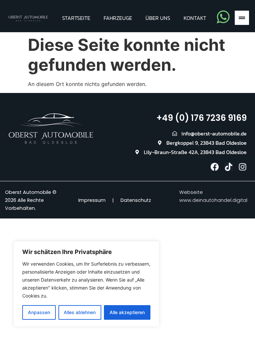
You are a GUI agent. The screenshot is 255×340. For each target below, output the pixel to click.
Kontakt (195, 18)
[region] (86, 284)
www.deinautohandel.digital (213, 200)
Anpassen (39, 312)
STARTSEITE (76, 18)
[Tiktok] (228, 167)
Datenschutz (136, 200)
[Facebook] (215, 167)
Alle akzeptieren (127, 312)
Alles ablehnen (80, 312)
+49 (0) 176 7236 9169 (201, 118)
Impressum (92, 200)
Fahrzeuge (118, 18)
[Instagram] (242, 167)
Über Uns (157, 18)
